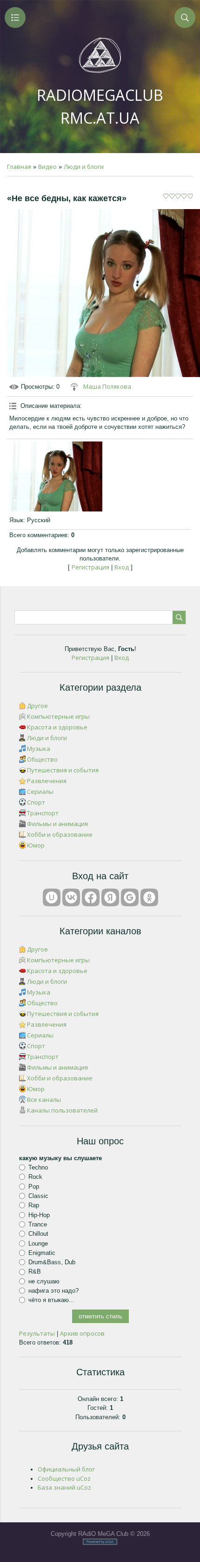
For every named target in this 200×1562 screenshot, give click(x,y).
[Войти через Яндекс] (110, 897)
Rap (33, 1205)
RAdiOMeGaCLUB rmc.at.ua (100, 106)
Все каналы (44, 1099)
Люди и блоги (84, 166)
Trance (37, 1224)
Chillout (38, 1233)
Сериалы (40, 791)
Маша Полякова (107, 386)
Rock (35, 1176)
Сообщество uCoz (64, 1478)
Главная (19, 166)
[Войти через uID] (51, 897)
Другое (37, 705)
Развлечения (47, 781)
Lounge (38, 1243)
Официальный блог (66, 1469)
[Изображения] (55, 476)
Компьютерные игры (58, 716)
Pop (33, 1186)
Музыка (38, 748)
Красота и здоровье (57, 727)
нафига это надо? (53, 1290)
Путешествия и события (63, 770)
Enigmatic (41, 1252)
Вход (121, 567)
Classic (38, 1195)
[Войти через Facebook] (91, 897)
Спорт (36, 802)
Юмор (36, 845)
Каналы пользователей (62, 1110)
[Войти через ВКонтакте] (71, 897)
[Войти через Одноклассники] (149, 897)
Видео (47, 166)
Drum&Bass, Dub (51, 1262)
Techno (38, 1167)
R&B (34, 1271)
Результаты (37, 1333)
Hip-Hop (39, 1214)
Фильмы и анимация (57, 824)
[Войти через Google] (130, 897)
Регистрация (90, 567)
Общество (42, 759)
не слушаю (44, 1281)
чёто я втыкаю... (51, 1299)
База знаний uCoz (64, 1487)
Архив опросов (82, 1333)
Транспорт (43, 813)
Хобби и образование (60, 834)
